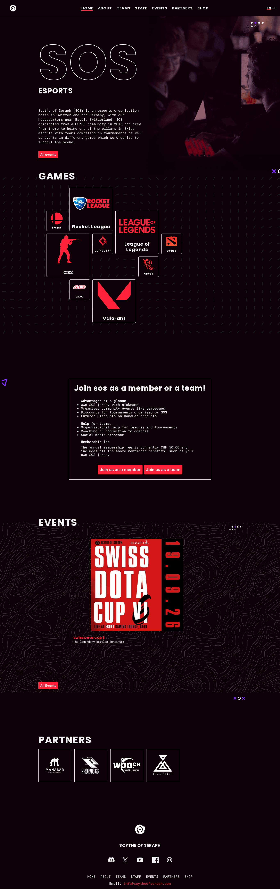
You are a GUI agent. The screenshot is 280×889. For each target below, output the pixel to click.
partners (182, 8)
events (159, 8)
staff (141, 8)
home (87, 8)
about (105, 8)
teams (123, 8)
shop (202, 8)
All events (48, 154)
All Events (48, 685)
